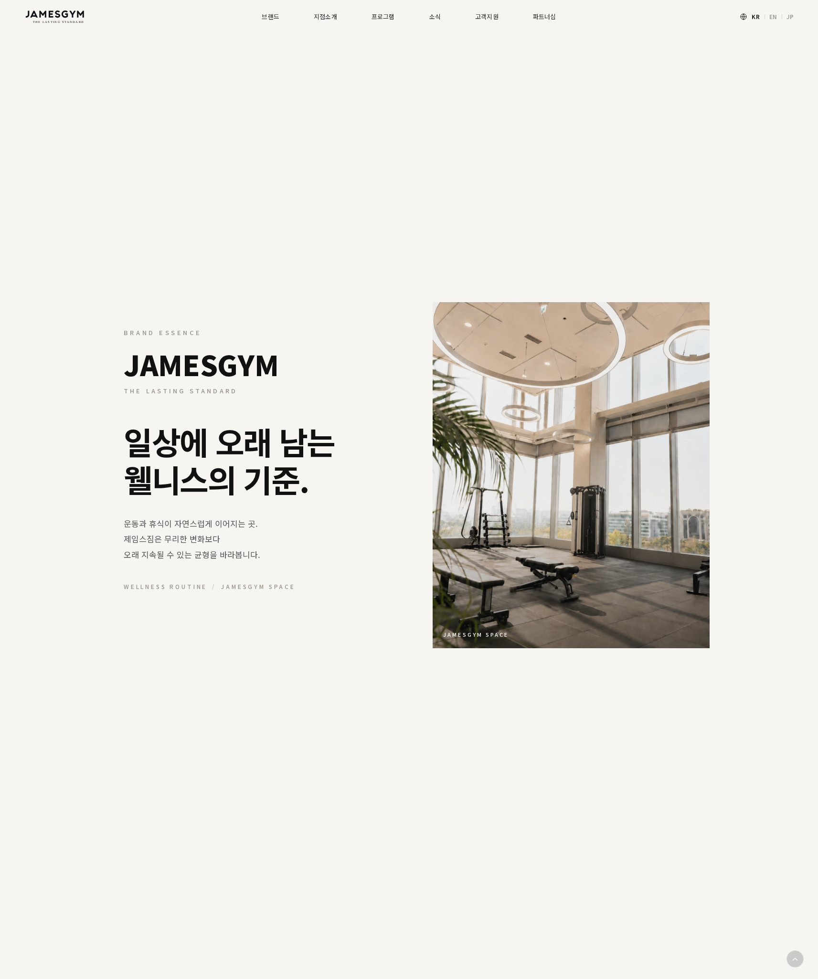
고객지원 (487, 16)
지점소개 (325, 16)
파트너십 (544, 16)
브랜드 (270, 16)
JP (790, 16)
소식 (435, 16)
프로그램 (383, 16)
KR (756, 16)
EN (773, 16)
